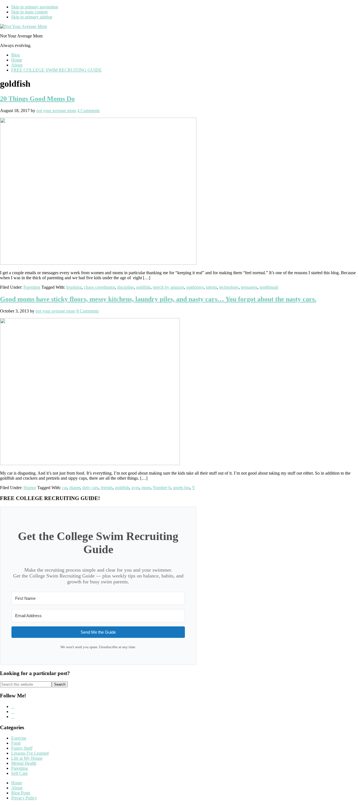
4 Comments (88, 110)
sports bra (181, 487)
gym (135, 487)
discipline (125, 287)
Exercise (18, 738)
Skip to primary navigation (34, 6)
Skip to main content (29, 12)
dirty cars (90, 487)
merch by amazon (168, 287)
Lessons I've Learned (30, 753)
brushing (74, 287)
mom (146, 487)
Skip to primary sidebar (31, 17)
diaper (74, 487)
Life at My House (27, 758)
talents (211, 287)
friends (107, 487)
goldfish (143, 287)
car (64, 487)
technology (229, 287)
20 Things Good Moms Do (37, 98)
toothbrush (269, 287)
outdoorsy (195, 287)
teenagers (249, 287)
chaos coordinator (99, 287)
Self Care (19, 773)
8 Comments (87, 311)
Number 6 (162, 487)
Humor (29, 487)
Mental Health (23, 763)
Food (15, 743)
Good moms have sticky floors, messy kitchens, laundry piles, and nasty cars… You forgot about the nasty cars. (158, 299)
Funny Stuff (21, 748)
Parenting (31, 287)
